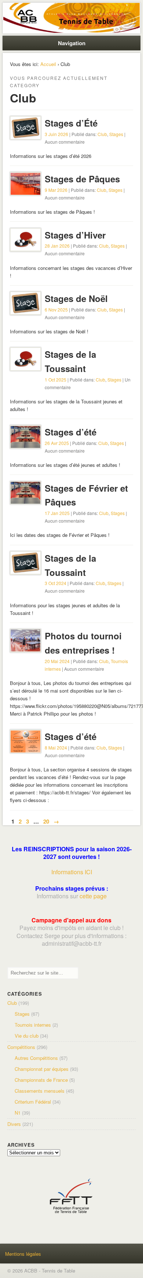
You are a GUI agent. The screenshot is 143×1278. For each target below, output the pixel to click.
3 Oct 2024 (55, 583)
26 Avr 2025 (57, 443)
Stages (116, 134)
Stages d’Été (71, 123)
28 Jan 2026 (57, 246)
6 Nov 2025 (56, 309)
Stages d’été (70, 432)
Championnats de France (41, 1079)
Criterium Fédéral (33, 1101)
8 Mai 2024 (56, 747)
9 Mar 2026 (56, 190)
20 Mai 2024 (57, 661)
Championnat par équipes (42, 1068)
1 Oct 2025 (55, 379)
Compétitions (21, 1046)
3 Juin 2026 (56, 134)
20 (46, 821)
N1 (18, 1112)
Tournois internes (33, 1024)
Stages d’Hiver (75, 235)
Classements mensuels (40, 1090)
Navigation (71, 43)
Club (102, 134)
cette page (93, 896)
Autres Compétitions (36, 1057)
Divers (14, 1123)
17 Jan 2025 (57, 513)
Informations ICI (71, 872)
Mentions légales (23, 1253)
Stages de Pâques (82, 179)
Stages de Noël (76, 298)
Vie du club (26, 1035)
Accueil (48, 64)
